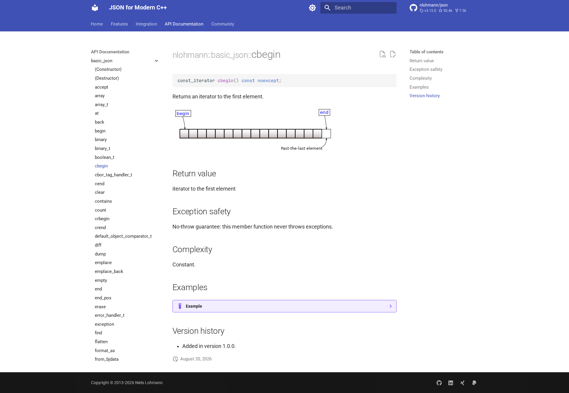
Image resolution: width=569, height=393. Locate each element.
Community (222, 23)
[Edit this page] (393, 54)
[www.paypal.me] (474, 382)
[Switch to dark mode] (312, 7)
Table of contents (427, 52)
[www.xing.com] (462, 382)
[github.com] (439, 382)
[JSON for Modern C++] (94, 7)
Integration (146, 23)
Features (119, 23)
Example (194, 306)
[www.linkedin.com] (450, 382)
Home (97, 23)
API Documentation (184, 23)
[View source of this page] (382, 54)
